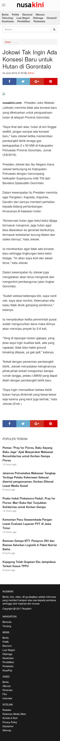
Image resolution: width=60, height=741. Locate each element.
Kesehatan (8, 21)
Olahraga (38, 18)
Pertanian (7, 690)
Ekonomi (27, 14)
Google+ (37, 81)
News (8, 42)
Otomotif (52, 18)
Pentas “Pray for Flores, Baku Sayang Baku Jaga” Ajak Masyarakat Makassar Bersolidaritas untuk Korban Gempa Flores (27, 454)
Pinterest (51, 81)
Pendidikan (23, 21)
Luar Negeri (23, 18)
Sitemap (6, 730)
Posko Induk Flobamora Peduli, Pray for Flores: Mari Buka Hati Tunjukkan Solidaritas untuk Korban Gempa (28, 502)
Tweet (23, 81)
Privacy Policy (9, 722)
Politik (15, 14)
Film (4, 694)
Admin (31, 73)
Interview (7, 698)
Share (9, 81)
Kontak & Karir (10, 718)
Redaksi (6, 710)
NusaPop (7, 670)
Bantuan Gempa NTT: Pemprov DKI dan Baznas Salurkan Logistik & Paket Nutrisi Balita (29, 545)
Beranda (7, 622)
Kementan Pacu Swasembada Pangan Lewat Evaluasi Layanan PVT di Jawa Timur (27, 523)
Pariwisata (39, 21)
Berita (5, 14)
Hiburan (40, 14)
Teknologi (7, 18)
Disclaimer (8, 726)
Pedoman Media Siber (14, 714)
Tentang (6, 626)
